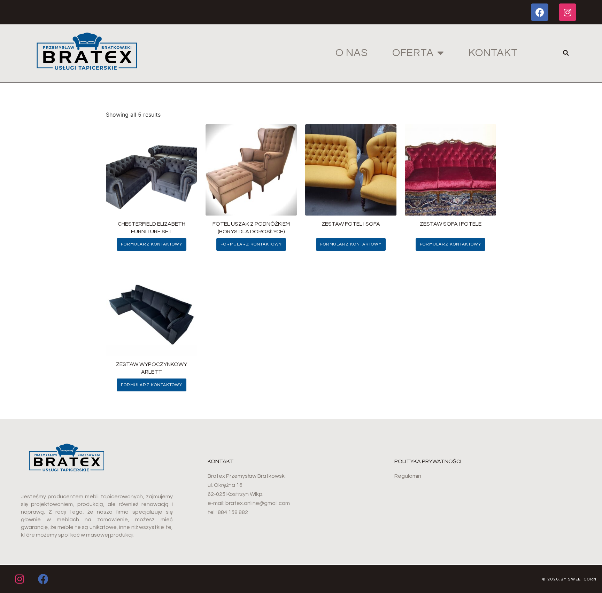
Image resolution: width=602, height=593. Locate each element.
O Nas (351, 52)
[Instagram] (567, 12)
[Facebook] (539, 12)
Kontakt (493, 52)
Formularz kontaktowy (151, 244)
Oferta (413, 52)
